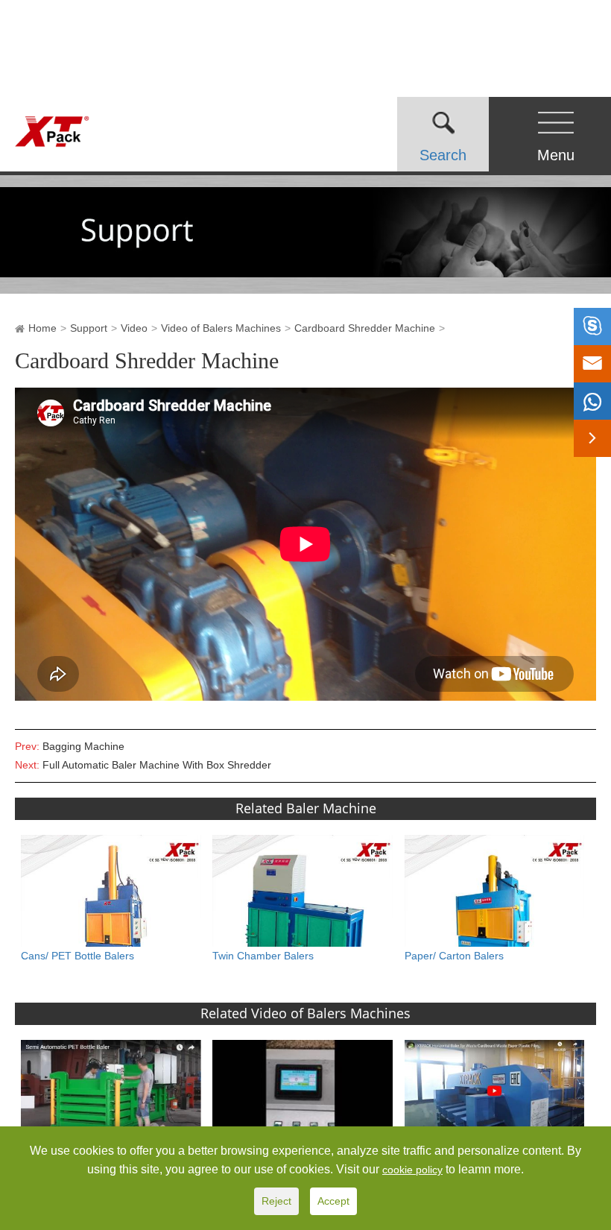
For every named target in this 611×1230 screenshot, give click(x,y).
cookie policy (412, 1170)
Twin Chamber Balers (263, 956)
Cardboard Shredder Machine (364, 328)
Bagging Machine (83, 746)
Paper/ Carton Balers (454, 956)
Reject (276, 1201)
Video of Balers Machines (221, 328)
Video (134, 328)
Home (42, 328)
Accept (333, 1201)
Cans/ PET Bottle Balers (77, 956)
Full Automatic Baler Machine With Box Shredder (156, 765)
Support (88, 328)
